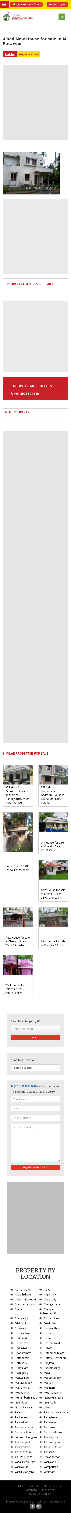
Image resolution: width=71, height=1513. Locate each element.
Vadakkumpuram (25, 1462)
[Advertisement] (35, 102)
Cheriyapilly (21, 1318)
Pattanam (50, 1422)
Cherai (19, 1309)
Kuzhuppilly (21, 1373)
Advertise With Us (28, 1486)
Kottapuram (22, 1358)
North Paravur (23, 1407)
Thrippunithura (53, 1447)
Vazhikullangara (24, 1472)
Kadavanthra (51, 1328)
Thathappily (51, 1437)
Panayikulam (51, 1417)
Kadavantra (22, 1333)
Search (35, 1037)
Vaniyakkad (21, 1467)
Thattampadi (22, 1442)
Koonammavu (23, 1353)
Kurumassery (52, 1368)
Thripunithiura (23, 1452)
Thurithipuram (23, 1457)
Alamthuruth (22, 1289)
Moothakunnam (53, 1392)
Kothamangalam (54, 1353)
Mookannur (22, 1392)
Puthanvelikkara (24, 1432)
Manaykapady (23, 1382)
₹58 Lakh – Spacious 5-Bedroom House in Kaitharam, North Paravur (52, 794)
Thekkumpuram (53, 1442)
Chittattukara (52, 1318)
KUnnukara (21, 1368)
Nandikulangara (53, 1397)
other (47, 1407)
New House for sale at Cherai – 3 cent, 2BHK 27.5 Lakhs (53, 893)
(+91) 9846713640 (25, 1086)
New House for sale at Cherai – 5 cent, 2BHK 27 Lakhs (17, 941)
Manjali (48, 1382)
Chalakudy (50, 1299)
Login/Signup (58, 4)
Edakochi (20, 1323)
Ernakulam (50, 1323)
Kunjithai (49, 1363)
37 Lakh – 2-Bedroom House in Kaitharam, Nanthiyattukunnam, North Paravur (17, 794)
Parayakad (21, 1422)
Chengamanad (53, 1304)
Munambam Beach (26, 1397)
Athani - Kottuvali (25, 1299)
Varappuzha (51, 1467)
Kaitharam (50, 1333)
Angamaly (50, 1294)
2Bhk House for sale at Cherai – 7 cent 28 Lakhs (16, 989)
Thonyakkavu (23, 1447)
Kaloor (48, 1338)
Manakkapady (52, 1377)
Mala (47, 1373)
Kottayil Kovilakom (55, 1358)
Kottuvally (21, 1363)
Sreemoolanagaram (27, 1437)
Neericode (50, 1402)
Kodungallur (22, 1348)
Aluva (47, 1289)
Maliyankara (22, 1377)
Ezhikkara (20, 1328)
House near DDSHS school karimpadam (17, 868)
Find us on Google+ (39, 1493)
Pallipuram (21, 1417)
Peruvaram (50, 1427)
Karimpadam (22, 1343)
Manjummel (22, 1387)
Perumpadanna (24, 1427)
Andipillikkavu (23, 1294)
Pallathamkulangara (56, 1412)
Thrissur (49, 1452)
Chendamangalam (26, 1304)
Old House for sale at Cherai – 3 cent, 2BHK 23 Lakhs (52, 846)
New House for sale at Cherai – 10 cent (53, 943)
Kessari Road (52, 1343)
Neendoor (21, 1402)
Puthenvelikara (53, 1432)
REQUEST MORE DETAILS (35, 1167)
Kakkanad (21, 1338)
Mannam (49, 1387)
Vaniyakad (50, 1462)
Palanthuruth (22, 1412)
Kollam (48, 1348)
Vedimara (49, 1472)
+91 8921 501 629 (26, 394)
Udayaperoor (52, 1457)
